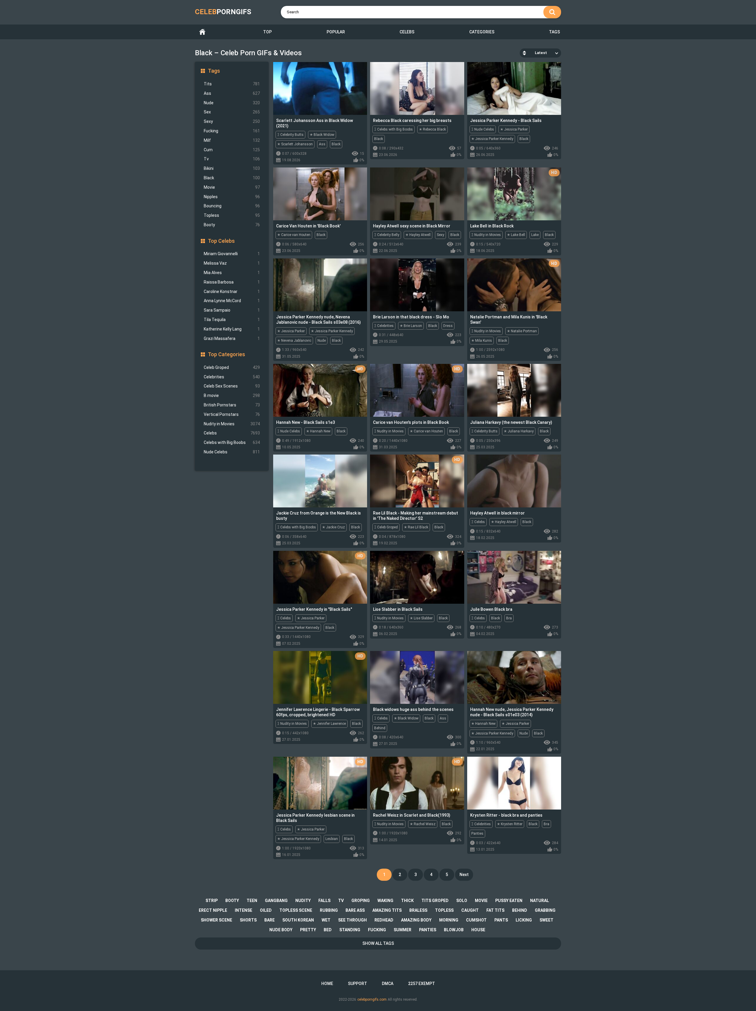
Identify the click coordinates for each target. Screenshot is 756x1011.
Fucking (232, 130)
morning (448, 920)
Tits (232, 84)
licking (524, 920)
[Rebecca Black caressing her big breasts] (417, 88)
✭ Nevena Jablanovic (294, 340)
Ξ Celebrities (384, 326)
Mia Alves (232, 272)
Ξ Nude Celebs (482, 129)
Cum (232, 149)
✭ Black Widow (322, 135)
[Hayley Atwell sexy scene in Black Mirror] (417, 193)
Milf (232, 140)
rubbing (329, 910)
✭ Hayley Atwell (418, 235)
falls (324, 900)
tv (341, 900)
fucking (377, 929)
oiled (266, 910)
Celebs (407, 32)
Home (202, 32)
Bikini (232, 168)
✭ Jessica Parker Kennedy (492, 139)
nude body (280, 929)
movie (481, 900)
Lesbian (331, 839)
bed (328, 929)
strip (212, 900)
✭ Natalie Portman (522, 331)
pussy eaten (508, 900)
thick (407, 900)
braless (418, 910)
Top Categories (226, 354)
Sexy (232, 121)
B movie (232, 395)
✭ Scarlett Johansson (295, 144)
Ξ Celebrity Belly (386, 235)
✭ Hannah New (318, 431)
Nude (232, 102)
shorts (248, 920)
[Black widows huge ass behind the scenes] (417, 677)
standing (349, 929)
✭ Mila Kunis (481, 340)
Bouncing (232, 205)
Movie (232, 187)
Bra (509, 618)
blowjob (454, 929)
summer (402, 929)
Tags (554, 32)
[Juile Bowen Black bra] (514, 577)
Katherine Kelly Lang (232, 329)
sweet (546, 920)
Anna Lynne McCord (232, 300)
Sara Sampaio (232, 310)
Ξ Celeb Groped (386, 527)
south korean (298, 920)
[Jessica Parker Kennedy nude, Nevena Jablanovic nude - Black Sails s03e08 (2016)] (320, 284)
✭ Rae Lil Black (416, 527)
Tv (232, 159)
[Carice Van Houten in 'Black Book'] (320, 193)
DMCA (387, 983)
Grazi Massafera (232, 338)
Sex (232, 112)
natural (539, 900)
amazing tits (387, 910)
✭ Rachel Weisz (423, 824)
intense (243, 910)
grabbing (545, 910)
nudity (303, 900)
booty (232, 900)
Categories (481, 32)
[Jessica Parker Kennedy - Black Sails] (514, 88)
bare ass (355, 910)
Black (232, 177)
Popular (336, 32)
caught (470, 910)
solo (461, 900)
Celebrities (232, 377)
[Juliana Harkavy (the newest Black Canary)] (514, 390)
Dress (448, 326)
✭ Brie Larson (411, 326)
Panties (477, 833)
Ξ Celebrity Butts (290, 135)
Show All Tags (378, 943)
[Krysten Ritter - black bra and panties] (514, 783)
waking (385, 900)
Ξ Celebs (478, 522)
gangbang (276, 900)
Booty (232, 224)
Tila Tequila (232, 319)
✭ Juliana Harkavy (519, 431)
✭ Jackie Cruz (333, 527)
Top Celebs (221, 241)
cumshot (476, 920)
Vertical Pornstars (232, 414)
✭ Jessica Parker (514, 129)
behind (519, 910)
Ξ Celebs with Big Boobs (393, 129)
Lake (535, 235)
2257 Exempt (421, 983)
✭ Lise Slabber (421, 618)
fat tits (495, 910)
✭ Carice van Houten (293, 235)
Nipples (232, 196)
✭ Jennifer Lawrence (329, 724)
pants (501, 920)
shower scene (216, 920)
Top (267, 32)
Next (464, 874)
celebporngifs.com (372, 999)
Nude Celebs (232, 452)
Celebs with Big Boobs (232, 442)
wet (326, 920)
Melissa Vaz (232, 263)
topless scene (295, 910)
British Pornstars (232, 405)
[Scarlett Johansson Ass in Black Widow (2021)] (320, 88)
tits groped (435, 900)
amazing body (416, 920)
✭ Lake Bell (516, 235)
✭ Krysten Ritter (509, 824)
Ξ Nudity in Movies (486, 235)
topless (444, 910)
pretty (308, 929)
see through (352, 920)
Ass (232, 93)
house (478, 929)
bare (269, 920)
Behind (379, 728)
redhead (383, 920)
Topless (232, 215)
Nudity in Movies (232, 423)
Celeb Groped (232, 367)
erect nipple (213, 910)
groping (360, 900)
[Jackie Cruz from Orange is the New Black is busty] (320, 481)
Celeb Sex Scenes (232, 386)
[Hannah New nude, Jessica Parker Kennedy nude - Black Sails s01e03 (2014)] (514, 677)
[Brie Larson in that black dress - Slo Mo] (417, 284)
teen (252, 900)
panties (427, 929)
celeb (223, 12)
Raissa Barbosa (232, 282)
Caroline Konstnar (232, 291)
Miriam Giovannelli (232, 253)
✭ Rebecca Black (432, 129)
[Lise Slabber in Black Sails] (417, 577)
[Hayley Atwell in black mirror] (514, 481)
